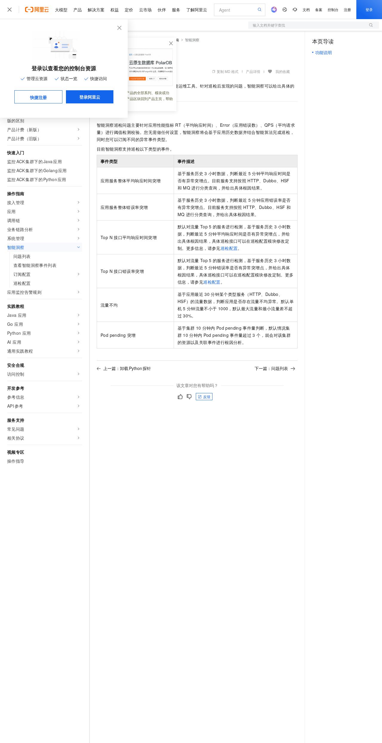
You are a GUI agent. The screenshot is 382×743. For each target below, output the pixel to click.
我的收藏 (282, 71)
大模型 (61, 10)
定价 (129, 10)
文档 (306, 9)
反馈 (206, 396)
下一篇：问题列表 (271, 368)
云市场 (145, 10)
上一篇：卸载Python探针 (127, 368)
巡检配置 (229, 248)
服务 (176, 10)
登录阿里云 (89, 97)
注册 (347, 9)
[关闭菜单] (9, 9)
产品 (77, 10)
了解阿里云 (196, 10)
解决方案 (96, 10)
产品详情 (253, 71)
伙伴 (162, 10)
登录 (369, 9)
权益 (114, 10)
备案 (318, 9)
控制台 (333, 9)
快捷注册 (38, 97)
